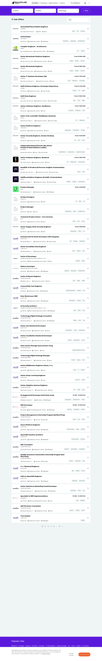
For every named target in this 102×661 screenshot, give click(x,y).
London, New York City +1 (28, 31)
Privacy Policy (46, 653)
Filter (86, 10)
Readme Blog (53, 3)
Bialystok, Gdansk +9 (27, 400)
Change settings (71, 654)
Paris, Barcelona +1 (26, 192)
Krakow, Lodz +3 (26, 281)
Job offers (35, 3)
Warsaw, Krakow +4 (27, 419)
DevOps (28, 646)
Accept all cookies (84, 654)
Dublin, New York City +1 (28, 172)
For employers (75, 3)
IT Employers (43, 3)
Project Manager (62, 646)
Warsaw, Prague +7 (27, 182)
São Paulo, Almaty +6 (27, 120)
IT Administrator (50, 646)
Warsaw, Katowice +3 (27, 491)
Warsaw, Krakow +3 (27, 320)
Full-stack (41, 646)
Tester (73, 646)
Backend (14, 646)
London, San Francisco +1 (28, 81)
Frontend (34, 646)
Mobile (78, 646)
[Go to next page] (62, 526)
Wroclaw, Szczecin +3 (27, 390)
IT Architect (85, 646)
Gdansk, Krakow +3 (26, 241)
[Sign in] (85, 3)
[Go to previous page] (39, 526)
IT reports (61, 3)
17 (59, 526)
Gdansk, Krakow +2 (26, 251)
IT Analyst (21, 646)
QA (69, 646)
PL (89, 3)
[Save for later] (88, 29)
